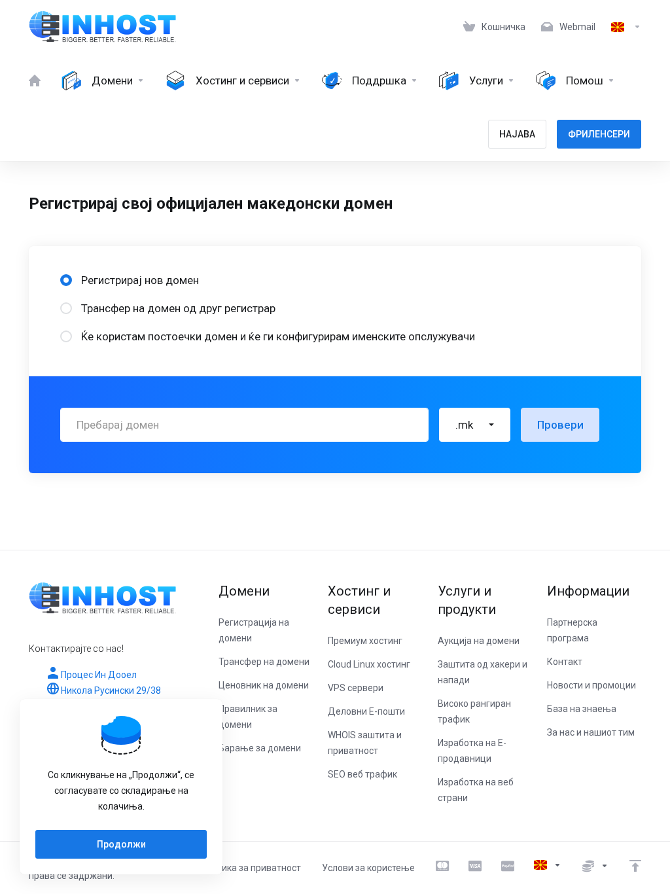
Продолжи (121, 844)
